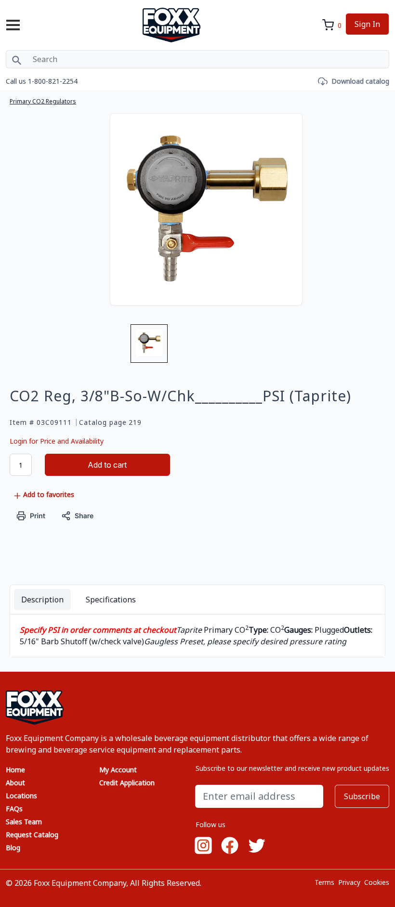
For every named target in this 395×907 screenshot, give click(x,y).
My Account (118, 769)
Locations (21, 795)
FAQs (14, 808)
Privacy (349, 882)
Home (15, 769)
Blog (13, 847)
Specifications (111, 599)
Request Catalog (32, 834)
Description (42, 599)
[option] (149, 347)
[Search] (16, 59)
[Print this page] (31, 514)
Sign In (367, 24)
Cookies (376, 882)
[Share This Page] (77, 514)
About (15, 782)
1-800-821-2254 (53, 81)
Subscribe (362, 796)
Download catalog (360, 81)
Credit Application (127, 782)
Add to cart (107, 465)
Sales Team (24, 821)
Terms (324, 882)
